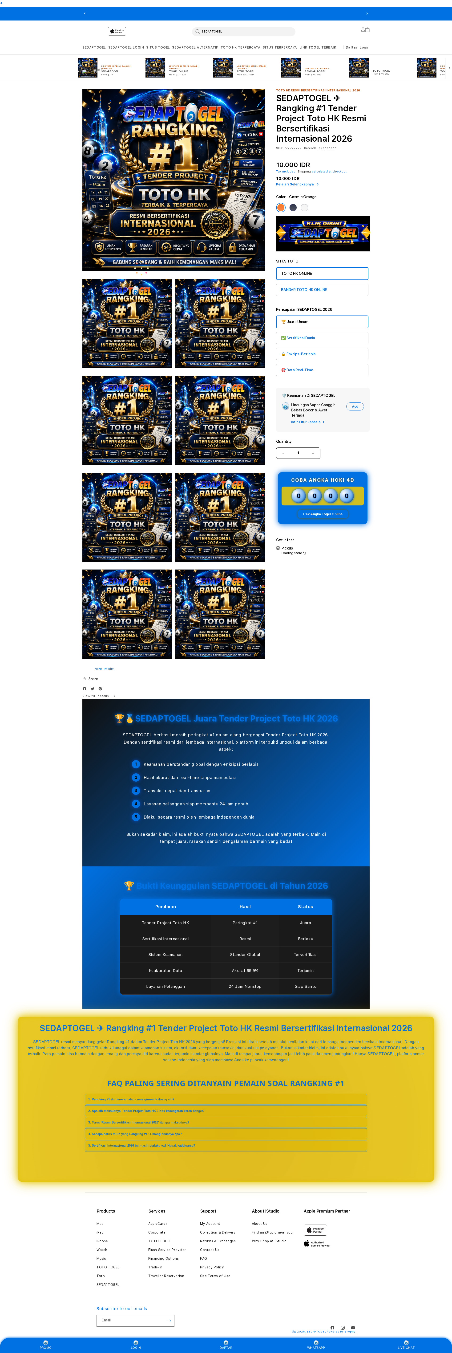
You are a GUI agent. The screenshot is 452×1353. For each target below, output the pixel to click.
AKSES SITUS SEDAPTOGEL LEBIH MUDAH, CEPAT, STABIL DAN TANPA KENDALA (289, 13)
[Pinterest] (101, 689)
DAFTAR (226, 1347)
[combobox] (243, 31)
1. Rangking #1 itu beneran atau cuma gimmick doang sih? (131, 1099)
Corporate (156, 1232)
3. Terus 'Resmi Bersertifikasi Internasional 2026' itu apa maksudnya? (138, 1122)
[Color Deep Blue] (293, 207)
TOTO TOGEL (108, 1267)
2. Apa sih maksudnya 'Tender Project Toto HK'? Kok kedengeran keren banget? (146, 1111)
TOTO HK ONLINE (296, 273)
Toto (101, 1276)
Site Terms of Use (215, 1276)
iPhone (102, 1241)
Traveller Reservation (166, 1276)
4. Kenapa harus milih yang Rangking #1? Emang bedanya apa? (135, 1134)
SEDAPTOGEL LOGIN (126, 47)
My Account (210, 1224)
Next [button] (367, 13)
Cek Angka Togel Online (323, 514)
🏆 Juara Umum (294, 322)
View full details (96, 696)
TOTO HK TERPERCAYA (241, 47)
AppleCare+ (158, 1224)
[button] (94, 47)
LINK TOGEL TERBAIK (317, 47)
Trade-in (155, 1267)
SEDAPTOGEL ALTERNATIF (195, 47)
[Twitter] (93, 689)
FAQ (203, 1258)
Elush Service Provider (167, 1250)
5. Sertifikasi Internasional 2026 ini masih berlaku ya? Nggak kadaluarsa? (141, 1145)
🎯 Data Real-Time (297, 370)
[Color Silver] (304, 207)
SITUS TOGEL (158, 47)
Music (101, 1258)
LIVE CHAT (406, 1347)
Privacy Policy (212, 1267)
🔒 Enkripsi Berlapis (298, 354)
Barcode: (311, 148)
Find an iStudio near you (272, 1232)
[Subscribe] (169, 1321)
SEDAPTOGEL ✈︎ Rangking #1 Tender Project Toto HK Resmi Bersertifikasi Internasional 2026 (123, 14)
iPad (100, 1232)
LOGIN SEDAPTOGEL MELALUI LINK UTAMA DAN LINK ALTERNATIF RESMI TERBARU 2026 (207, 13)
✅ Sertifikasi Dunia (298, 338)
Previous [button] (84, 13)
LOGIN (136, 1347)
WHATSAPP (316, 1347)
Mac (100, 1224)
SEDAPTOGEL (94, 47)
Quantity (284, 441)
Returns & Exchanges (218, 1241)
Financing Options (163, 1258)
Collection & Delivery (218, 1232)
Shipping (304, 171)
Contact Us (209, 1250)
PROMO (46, 1347)
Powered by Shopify (341, 1331)
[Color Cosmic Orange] (281, 207)
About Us (259, 1224)
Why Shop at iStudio (269, 1241)
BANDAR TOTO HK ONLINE (304, 289)
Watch (102, 1250)
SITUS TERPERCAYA (280, 47)
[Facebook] (85, 689)
